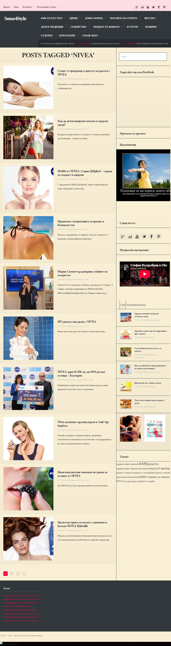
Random (138, 304)
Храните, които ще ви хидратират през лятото (49, 43)
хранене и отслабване (144, 472)
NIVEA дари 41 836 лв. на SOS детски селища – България (81, 374)
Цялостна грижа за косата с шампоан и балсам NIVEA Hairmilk (82, 524)
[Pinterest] (164, 7)
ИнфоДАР (155, 468)
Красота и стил (50, 18)
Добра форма (92, 18)
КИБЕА (143, 476)
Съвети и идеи (153, 372)
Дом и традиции (50, 27)
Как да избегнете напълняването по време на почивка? (150, 367)
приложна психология (127, 477)
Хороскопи (65, 35)
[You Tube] (148, 7)
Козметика (72, 79)
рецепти (153, 464)
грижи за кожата (159, 477)
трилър (165, 468)
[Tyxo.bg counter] (8, 643)
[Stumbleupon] (142, 7)
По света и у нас (75, 379)
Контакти (26, 6)
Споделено (88, 35)
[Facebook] (159, 7)
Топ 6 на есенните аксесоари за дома (149, 401)
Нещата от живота (105, 27)
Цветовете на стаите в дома (147, 382)
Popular (130, 304)
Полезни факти (153, 320)
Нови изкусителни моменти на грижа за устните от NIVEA (82, 474)
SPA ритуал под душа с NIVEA (77, 321)
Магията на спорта (122, 18)
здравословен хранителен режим (132, 468)
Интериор (151, 386)
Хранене (150, 337)
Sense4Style (15, 18)
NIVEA (120, 481)
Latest (123, 304)
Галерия (46, 35)
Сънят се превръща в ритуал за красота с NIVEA (84, 72)
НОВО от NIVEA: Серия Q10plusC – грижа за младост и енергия (85, 173)
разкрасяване (131, 481)
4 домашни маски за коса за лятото (99, 43)
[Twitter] (153, 7)
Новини (149, 27)
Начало (6, 6)
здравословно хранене (127, 464)
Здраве (72, 18)
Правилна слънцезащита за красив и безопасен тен (81, 223)
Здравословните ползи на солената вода (146, 315)
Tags (143, 304)
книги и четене (162, 472)
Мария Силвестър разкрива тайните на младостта (83, 273)
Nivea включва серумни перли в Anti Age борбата (83, 424)
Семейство (76, 27)
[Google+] (137, 7)
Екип (16, 6)
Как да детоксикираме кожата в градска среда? (83, 123)
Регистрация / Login (45, 6)
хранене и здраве (146, 481)
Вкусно (148, 18)
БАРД (143, 463)
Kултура (131, 27)
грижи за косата (124, 472)
